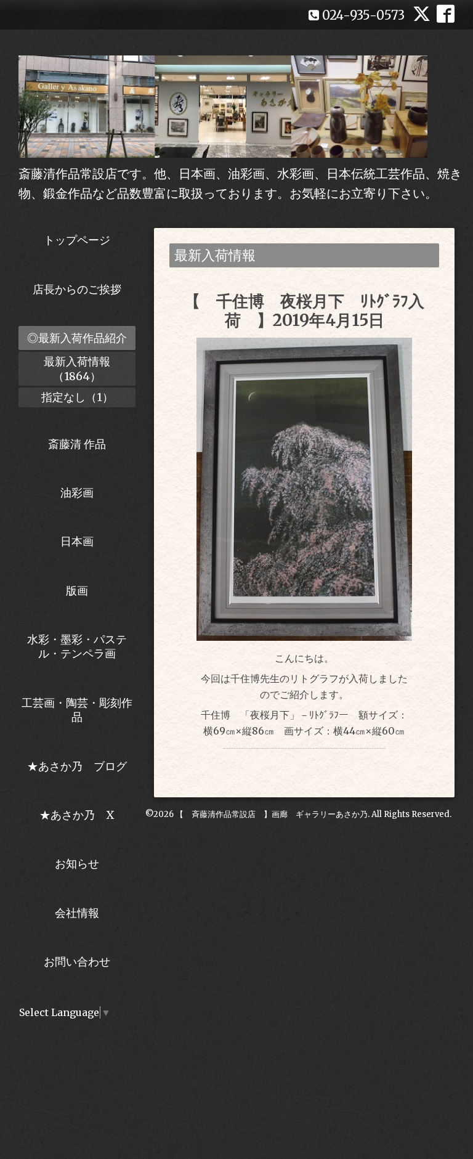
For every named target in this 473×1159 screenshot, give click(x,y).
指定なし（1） (77, 397)
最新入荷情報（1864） (77, 368)
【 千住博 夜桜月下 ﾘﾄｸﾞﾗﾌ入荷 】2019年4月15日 (304, 310)
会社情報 (77, 913)
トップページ (77, 240)
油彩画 (77, 493)
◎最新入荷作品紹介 (77, 338)
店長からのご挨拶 (77, 289)
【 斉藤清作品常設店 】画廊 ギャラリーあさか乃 (272, 814)
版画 (77, 591)
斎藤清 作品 (77, 444)
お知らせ (77, 863)
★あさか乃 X (77, 815)
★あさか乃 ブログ (81, 766)
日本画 (77, 541)
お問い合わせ (77, 961)
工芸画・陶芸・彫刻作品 (77, 710)
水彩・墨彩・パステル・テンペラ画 (77, 646)
